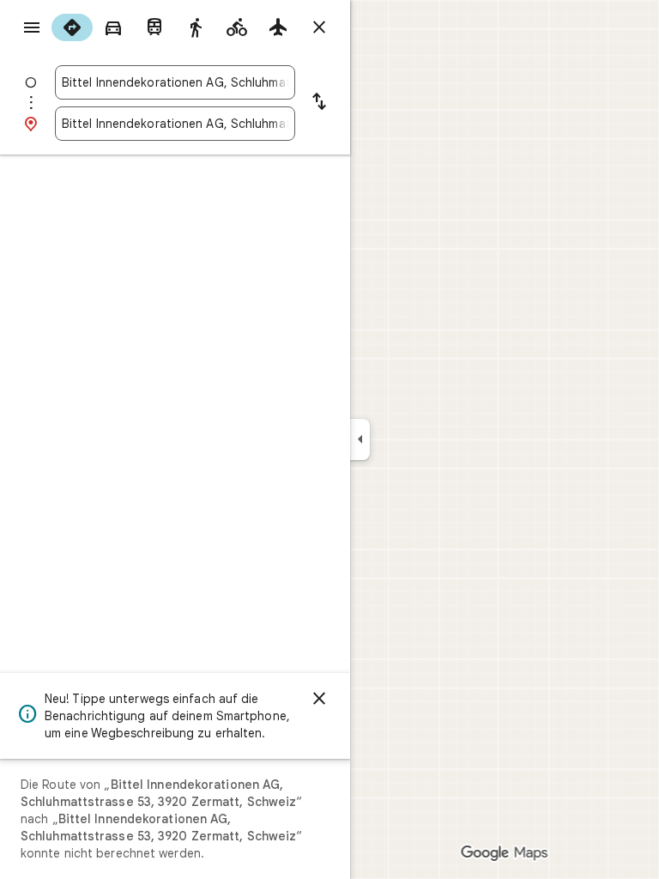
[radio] (72, 27)
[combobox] (175, 82)
